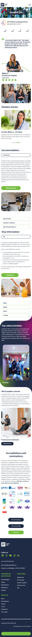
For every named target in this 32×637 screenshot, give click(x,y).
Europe (3, 577)
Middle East (4, 582)
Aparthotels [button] (7, 219)
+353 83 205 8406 (20, 563)
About (2, 594)
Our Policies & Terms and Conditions (22, 621)
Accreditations (5, 596)
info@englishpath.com (10, 560)
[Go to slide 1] (12, 142)
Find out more (11, 188)
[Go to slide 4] (17, 142)
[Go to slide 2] (14, 142)
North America (5, 580)
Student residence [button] (9, 223)
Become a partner (22, 577)
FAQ (18, 583)
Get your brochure (16, 515)
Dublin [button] (5, 307)
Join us (3, 602)
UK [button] (4, 236)
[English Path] (4, 4)
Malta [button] (5, 303)
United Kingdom (5, 574)
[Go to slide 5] (19, 142)
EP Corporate (20, 575)
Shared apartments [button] (9, 227)
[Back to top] (16, 629)
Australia (3, 585)
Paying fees (4, 604)
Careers (3, 599)
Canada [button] (5, 315)
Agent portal (20, 572)
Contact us (10, 275)
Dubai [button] (5, 311)
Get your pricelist (16, 521)
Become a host (21, 580)
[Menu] (29, 4)
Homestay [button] (6, 155)
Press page (4, 607)
